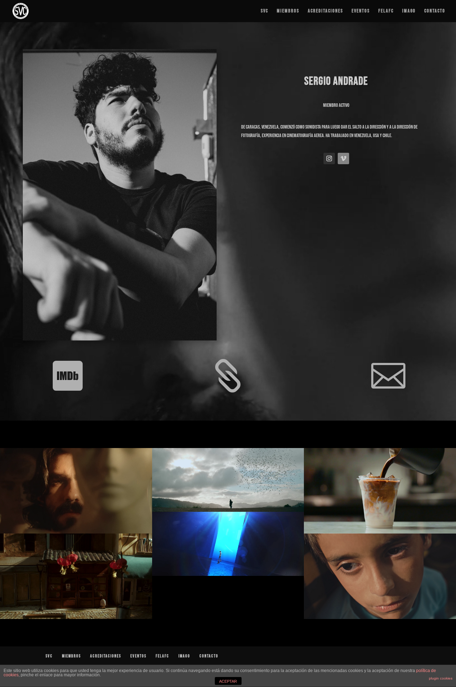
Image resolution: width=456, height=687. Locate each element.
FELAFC (386, 11)
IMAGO (409, 11)
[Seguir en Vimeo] (343, 158)
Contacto (434, 11)
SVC (264, 11)
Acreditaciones (325, 11)
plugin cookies (440, 678)
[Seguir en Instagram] (329, 158)
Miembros (288, 11)
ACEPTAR (228, 681)
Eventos (361, 11)
